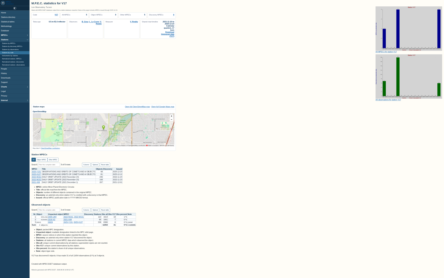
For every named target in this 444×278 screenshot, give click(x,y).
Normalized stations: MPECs (12, 59)
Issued (119, 169)
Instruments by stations (10, 56)
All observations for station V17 (388, 100)
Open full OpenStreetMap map (137, 107)
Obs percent (121, 214)
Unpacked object (55, 214)
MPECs (4, 35)
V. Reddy (99, 23)
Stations (4, 40)
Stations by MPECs (8, 43)
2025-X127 (36, 174)
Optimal (95, 165)
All (33, 160)
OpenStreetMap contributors (50, 148)
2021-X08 (36, 182)
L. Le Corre (94, 22)
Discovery (107, 169)
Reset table (105, 165)
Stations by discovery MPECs (12, 46)
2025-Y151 (36, 172)
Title (44, 169)
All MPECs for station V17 (386, 52)
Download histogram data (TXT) (167, 34)
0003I (50, 222)
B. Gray (85, 22)
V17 (56, 15)
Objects (99, 169)
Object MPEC (41, 160)
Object (39, 214)
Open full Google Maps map (162, 107)
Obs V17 (112, 214)
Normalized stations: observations (13, 65)
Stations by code (7, 52)
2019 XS (51, 220)
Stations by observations (10, 49)
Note (130, 214)
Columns (86, 165)
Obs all (105, 214)
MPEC (34, 169)
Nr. (34, 214)
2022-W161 (36, 177)
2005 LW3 (52, 217)
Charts (4, 87)
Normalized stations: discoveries (13, 62)
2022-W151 (36, 180)
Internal (4, 100)
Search (34, 165)
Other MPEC (53, 160)
